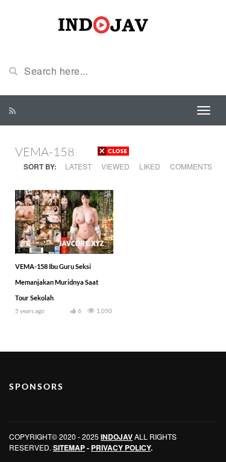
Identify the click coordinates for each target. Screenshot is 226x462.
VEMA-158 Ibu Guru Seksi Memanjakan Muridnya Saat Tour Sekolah (56, 282)
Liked (149, 166)
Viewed (115, 166)
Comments (191, 166)
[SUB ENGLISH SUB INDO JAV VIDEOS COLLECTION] (113, 23)
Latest (78, 166)
